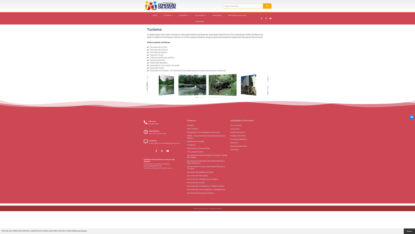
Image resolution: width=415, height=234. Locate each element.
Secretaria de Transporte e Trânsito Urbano (205, 186)
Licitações (199, 15)
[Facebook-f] (261, 18)
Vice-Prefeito (192, 129)
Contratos (234, 150)
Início (155, 15)
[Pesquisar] (267, 6)
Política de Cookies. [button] (79, 231)
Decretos (234, 143)
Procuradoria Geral (195, 152)
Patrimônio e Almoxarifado (198, 148)
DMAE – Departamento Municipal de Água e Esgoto (206, 137)
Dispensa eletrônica (238, 146)
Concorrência (236, 125)
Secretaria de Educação (197, 176)
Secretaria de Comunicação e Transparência (206, 189)
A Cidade (167, 15)
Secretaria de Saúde (195, 183)
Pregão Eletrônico (238, 136)
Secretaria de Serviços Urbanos (200, 193)
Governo (183, 15)
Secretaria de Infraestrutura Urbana (202, 179)
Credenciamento (237, 132)
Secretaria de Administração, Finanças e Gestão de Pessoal (207, 156)
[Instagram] (266, 18)
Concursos (217, 15)
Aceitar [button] (409, 231)
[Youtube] (270, 18)
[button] (149, 85)
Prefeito (190, 125)
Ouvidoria (199, 21)
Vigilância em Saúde (195, 141)
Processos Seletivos (237, 15)
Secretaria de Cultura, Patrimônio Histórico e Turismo (206, 168)
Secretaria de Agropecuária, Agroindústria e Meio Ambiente (206, 162)
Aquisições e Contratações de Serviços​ (203, 132)
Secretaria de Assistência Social (200, 172)
